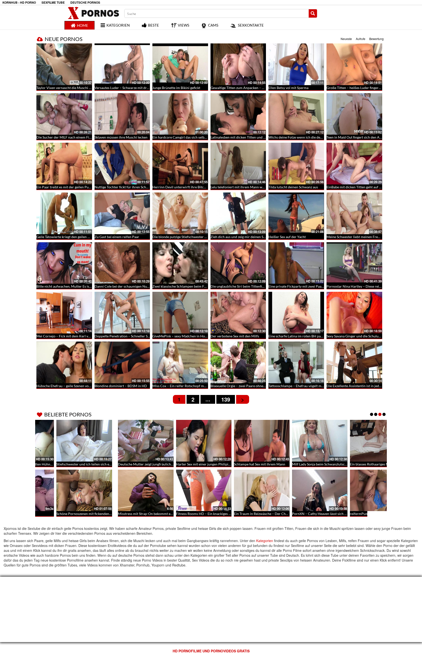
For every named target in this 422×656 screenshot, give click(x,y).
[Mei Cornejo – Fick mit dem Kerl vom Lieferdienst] (64, 312)
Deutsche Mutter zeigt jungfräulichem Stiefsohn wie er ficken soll (85, 464)
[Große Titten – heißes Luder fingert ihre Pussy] (354, 64)
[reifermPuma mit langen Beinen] (296, 490)
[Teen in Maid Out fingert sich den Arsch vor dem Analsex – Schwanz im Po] (354, 114)
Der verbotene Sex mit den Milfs (235, 336)
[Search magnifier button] (313, 13)
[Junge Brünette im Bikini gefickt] (180, 64)
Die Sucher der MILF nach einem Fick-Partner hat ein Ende (80, 137)
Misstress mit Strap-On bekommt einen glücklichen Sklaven (81, 514)
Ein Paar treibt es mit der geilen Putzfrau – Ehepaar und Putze (82, 187)
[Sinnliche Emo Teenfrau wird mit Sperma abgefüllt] (354, 441)
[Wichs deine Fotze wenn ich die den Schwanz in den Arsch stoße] (296, 114)
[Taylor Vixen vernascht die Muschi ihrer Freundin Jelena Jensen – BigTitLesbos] (64, 64)
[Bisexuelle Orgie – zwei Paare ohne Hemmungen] (238, 362)
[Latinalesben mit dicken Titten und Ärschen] (238, 114)
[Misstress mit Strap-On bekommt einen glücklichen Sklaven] (64, 490)
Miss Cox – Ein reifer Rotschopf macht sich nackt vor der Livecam (201, 386)
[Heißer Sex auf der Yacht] (296, 213)
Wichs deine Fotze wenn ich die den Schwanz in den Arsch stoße (316, 137)
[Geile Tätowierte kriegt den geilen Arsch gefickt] (64, 213)
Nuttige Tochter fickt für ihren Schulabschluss (129, 187)
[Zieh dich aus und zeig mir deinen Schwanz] (238, 213)
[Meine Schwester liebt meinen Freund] (354, 213)
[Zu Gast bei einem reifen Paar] (122, 213)
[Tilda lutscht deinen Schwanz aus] (296, 163)
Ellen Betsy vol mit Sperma (288, 88)
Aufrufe (360, 39)
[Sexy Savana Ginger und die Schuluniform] (354, 312)
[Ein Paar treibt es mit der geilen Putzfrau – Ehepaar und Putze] (64, 163)
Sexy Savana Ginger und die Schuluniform (358, 336)
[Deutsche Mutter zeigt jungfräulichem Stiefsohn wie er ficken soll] (64, 441)
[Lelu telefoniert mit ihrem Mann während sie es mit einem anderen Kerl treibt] (238, 163)
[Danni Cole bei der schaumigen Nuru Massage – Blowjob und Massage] (122, 263)
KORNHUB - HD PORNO (19, 2)
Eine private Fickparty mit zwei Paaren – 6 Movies (306, 286)
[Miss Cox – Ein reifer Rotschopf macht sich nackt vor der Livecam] (180, 362)
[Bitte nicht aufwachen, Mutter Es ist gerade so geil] (64, 263)
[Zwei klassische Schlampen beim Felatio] (180, 263)
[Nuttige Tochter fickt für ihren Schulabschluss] (122, 163)
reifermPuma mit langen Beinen (292, 514)
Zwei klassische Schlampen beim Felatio (182, 286)
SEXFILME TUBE (53, 2)
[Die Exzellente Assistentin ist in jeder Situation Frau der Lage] (354, 362)
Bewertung (376, 39)
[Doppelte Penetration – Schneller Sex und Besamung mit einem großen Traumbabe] (122, 312)
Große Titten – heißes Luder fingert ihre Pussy (361, 88)
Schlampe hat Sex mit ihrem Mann (178, 464)
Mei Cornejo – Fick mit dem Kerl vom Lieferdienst (74, 336)
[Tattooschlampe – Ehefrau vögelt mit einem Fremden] (296, 362)
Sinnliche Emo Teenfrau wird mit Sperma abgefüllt (364, 464)
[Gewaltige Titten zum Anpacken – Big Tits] (238, 64)
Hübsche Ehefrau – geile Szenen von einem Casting (74, 386)
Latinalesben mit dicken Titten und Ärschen (243, 137)
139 (225, 399)
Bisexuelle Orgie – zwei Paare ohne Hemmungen (247, 386)
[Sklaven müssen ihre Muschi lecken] (122, 114)
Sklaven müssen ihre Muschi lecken (121, 137)
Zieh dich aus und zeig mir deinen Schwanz (243, 237)
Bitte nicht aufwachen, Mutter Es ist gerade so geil (74, 286)
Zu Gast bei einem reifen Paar (117, 237)
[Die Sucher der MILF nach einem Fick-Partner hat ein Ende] (64, 114)
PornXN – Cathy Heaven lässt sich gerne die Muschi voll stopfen (259, 514)
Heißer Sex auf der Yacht (287, 237)
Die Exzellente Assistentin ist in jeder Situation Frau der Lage (372, 386)
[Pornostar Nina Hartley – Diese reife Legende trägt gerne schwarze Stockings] (354, 263)
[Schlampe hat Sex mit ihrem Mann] (180, 441)
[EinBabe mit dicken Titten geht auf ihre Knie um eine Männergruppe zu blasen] (354, 163)
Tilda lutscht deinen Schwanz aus (293, 187)
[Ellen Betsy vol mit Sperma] (296, 64)
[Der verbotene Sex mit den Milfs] (238, 312)
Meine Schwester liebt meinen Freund (355, 237)
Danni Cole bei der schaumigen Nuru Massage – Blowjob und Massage (147, 286)
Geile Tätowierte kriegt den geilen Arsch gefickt (71, 237)
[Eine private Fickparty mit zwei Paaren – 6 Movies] (296, 263)
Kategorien (264, 540)
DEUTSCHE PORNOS (85, 2)
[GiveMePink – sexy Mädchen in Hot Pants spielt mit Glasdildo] (180, 312)
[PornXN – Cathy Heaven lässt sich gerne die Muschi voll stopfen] (238, 490)
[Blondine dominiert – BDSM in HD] (122, 362)
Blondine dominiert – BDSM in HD (121, 386)
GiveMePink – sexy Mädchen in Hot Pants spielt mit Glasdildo (198, 336)
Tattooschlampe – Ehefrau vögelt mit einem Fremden (308, 386)
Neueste (346, 39)
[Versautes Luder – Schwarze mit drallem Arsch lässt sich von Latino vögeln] (122, 64)
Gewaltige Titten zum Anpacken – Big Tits (242, 88)
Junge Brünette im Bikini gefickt (176, 88)
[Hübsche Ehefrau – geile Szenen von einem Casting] (64, 362)
